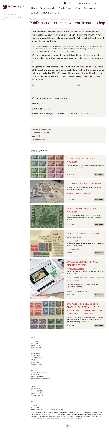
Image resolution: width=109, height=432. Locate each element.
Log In (96, 3)
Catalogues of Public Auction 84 (85, 183)
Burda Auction (36, 19)
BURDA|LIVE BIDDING (77, 269)
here (78, 249)
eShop (77, 8)
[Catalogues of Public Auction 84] (47, 191)
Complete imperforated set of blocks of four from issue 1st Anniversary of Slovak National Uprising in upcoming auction (84, 308)
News (34, 8)
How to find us (34, 347)
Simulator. (85, 291)
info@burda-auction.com (40, 373)
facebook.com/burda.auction (43, 378)
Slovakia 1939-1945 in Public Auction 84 (81, 160)
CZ (103, 3)
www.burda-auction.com (40, 376)
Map (40, 347)
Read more (99, 174)
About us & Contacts (50, 13)
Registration (84, 3)
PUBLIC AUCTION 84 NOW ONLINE (83, 233)
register (80, 284)
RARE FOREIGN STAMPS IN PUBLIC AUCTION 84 (83, 210)
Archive (34, 13)
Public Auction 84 (47, 8)
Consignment (89, 8)
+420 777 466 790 (37, 375)
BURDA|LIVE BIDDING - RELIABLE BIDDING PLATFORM (82, 263)
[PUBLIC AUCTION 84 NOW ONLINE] (47, 243)
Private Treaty (65, 8)
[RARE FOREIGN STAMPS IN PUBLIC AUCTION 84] (47, 216)
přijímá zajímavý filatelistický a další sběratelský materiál (45, 418)
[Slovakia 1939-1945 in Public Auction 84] (47, 166)
